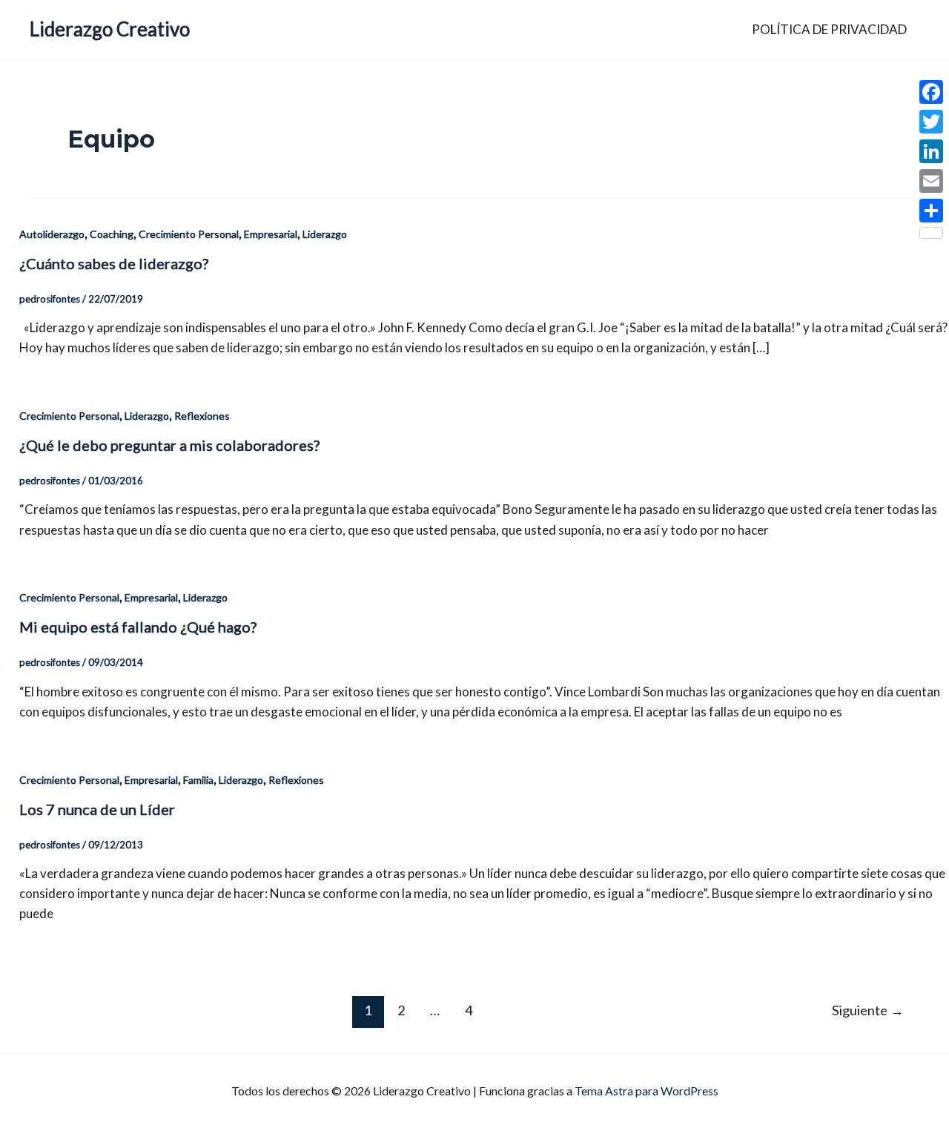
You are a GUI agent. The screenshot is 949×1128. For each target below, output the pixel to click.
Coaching (111, 234)
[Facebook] (931, 92)
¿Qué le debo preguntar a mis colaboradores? (169, 445)
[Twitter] (931, 121)
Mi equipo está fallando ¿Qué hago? (138, 627)
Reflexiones (202, 415)
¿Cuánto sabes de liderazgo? (113, 263)
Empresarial (270, 234)
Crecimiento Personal (189, 234)
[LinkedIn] (931, 151)
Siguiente (868, 1010)
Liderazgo (324, 234)
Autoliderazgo (52, 234)
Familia (198, 780)
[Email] (931, 181)
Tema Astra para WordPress (646, 1091)
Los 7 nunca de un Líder (97, 809)
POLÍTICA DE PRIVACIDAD (829, 29)
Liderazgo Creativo (110, 29)
